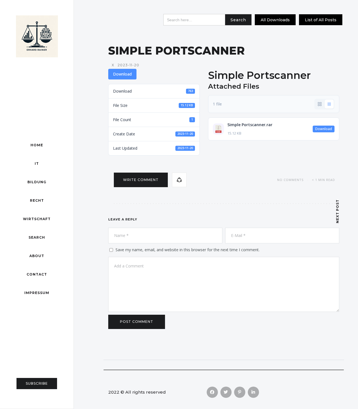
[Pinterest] (239, 392)
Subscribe (37, 383)
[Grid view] (319, 104)
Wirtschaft (37, 219)
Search (37, 237)
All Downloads (275, 19)
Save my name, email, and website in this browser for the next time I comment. (188, 249)
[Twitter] (226, 392)
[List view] (329, 104)
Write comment (141, 180)
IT (37, 163)
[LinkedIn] (253, 392)
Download (122, 74)
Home (36, 145)
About (36, 256)
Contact (37, 274)
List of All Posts (320, 19)
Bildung (36, 182)
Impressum (36, 293)
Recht (37, 200)
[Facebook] (212, 392)
